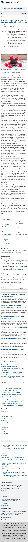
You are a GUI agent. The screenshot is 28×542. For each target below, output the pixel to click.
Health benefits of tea (22, 226)
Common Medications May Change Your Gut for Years (13, 452)
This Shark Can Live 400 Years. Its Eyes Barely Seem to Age (13, 469)
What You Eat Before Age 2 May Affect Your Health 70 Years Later (14, 445)
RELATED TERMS (19, 216)
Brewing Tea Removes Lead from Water (11, 305)
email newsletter (20, 8)
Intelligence (5, 427)
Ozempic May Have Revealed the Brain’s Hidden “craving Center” (14, 463)
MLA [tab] (14, 274)
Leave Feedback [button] (7, 517)
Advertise (23, 523)
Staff (12, 523)
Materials (3, 250)
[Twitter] (10, 46)
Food (5, 237)
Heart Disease (7, 222)
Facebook (5, 503)
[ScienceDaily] (10, 2)
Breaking (3, 382)
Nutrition (20, 221)
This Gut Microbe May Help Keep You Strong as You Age (13, 472)
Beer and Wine (7, 234)
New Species (7, 243)
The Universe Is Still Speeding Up (10, 390)
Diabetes (6, 226)
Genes (3, 418)
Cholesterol (6, 224)
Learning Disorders (6, 423)
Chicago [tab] (24, 274)
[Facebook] (8, 46)
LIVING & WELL (4, 429)
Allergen (20, 232)
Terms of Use (22, 525)
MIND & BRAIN (4, 420)
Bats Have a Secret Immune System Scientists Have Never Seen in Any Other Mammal (13, 365)
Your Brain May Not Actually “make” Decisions (13, 457)
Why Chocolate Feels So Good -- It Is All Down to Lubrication (13, 339)
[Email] (17, 46)
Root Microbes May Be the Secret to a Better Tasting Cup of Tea (12, 317)
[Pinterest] (13, 46)
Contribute (16, 523)
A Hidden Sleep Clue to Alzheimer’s (10, 397)
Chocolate (20, 223)
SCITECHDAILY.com (11, 361)
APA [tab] (18, 274)
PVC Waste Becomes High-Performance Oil (12, 388)
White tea (20, 219)
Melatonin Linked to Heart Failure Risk (11, 392)
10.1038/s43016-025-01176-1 (18, 269)
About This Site (5, 523)
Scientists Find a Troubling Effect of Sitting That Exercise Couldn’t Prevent (12, 376)
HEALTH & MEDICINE (5, 411)
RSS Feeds (6, 493)
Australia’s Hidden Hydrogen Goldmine (11, 394)
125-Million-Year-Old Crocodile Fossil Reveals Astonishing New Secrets (12, 373)
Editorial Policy (14, 525)
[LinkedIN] (15, 46)
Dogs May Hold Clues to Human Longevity (12, 386)
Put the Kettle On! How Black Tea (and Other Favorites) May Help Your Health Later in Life (12, 350)
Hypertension (7, 229)
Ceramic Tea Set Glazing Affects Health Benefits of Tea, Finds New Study (14, 328)
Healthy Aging (5, 434)
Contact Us (5, 519)
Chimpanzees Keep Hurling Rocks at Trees (12, 405)
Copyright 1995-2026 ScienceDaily (11, 527)
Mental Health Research (8, 416)
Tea (18, 237)
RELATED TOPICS (5, 216)
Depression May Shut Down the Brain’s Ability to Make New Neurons (13, 449)
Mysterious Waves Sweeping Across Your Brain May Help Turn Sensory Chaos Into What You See (14, 460)
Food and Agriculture (6, 240)
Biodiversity (20, 230)
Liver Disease (5, 414)
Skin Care (4, 436)
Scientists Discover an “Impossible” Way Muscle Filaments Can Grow (12, 369)
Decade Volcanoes (22, 234)
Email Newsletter (7, 491)
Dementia (4, 425)
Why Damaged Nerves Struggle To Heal (11, 399)
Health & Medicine (6, 219)
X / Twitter (5, 505)
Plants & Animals (6, 232)
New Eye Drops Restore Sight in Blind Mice (12, 401)
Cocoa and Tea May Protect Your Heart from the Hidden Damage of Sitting (13, 295)
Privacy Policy (5, 525)
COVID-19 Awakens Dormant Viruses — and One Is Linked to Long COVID (14, 476)
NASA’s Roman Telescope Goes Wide (11, 403)
